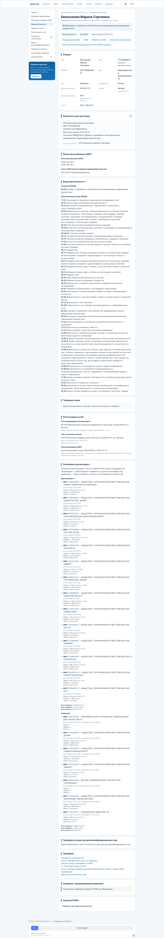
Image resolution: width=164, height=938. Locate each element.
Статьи (89, 4)
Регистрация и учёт (38, 32)
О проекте (46, 4)
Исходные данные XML (71, 40)
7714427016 (73, 812)
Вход (132, 4)
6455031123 (73, 513)
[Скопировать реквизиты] (131, 116)
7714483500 (73, 656)
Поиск (55, 4)
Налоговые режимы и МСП (41, 20)
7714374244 (73, 796)
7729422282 (73, 545)
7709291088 (73, 482)
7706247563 (73, 717)
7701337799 (73, 561)
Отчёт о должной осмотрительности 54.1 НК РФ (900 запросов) (87, 45)
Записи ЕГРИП (41, 57)
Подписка (109, 4)
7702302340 (73, 764)
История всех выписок (98, 12)
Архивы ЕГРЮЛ (67, 4)
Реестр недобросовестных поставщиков (79, 861)
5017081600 (73, 780)
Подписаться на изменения (120, 40)
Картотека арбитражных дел (73, 874)
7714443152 (73, 625)
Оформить (36, 76)
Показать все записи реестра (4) (97, 906)
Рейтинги (98, 4)
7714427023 (73, 609)
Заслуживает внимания (40, 53)
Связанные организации (41, 37)
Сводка (34, 12)
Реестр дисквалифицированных (40, 44)
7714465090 (73, 641)
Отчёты (80, 4)
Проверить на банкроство (72, 858)
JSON (86, 40)
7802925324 (73, 672)
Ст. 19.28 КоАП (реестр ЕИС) (73, 866)
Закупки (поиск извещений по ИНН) (77, 863)
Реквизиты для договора (40, 16)
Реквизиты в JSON (99, 40)
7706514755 (73, 577)
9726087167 (73, 688)
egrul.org (34, 4)
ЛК (125, 4)
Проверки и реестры (39, 49)
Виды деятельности (41, 24)
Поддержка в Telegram (62, 921)
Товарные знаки (37, 28)
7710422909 (73, 748)
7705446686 (73, 529)
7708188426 (73, 498)
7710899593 (73, 593)
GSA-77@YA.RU (86, 105)
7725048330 (73, 732)
